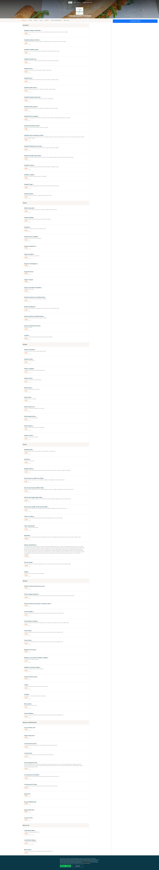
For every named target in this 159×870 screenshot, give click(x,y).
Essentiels (78, 865)
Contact (79, 2)
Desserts (47, 20)
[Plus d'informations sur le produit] (38, 49)
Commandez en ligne (135, 21)
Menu (70, 2)
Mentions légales (87, 2)
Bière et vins (66, 20)
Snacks (41, 20)
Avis (75, 2)
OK (65, 865)
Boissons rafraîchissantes (56, 20)
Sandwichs (24, 20)
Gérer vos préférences (86, 862)
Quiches (35, 20)
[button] (89, 20)
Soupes (30, 20)
